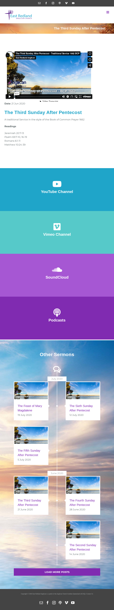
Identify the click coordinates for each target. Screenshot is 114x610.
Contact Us (89, 594)
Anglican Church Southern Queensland (68, 594)
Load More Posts (57, 572)
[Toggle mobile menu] (108, 12)
